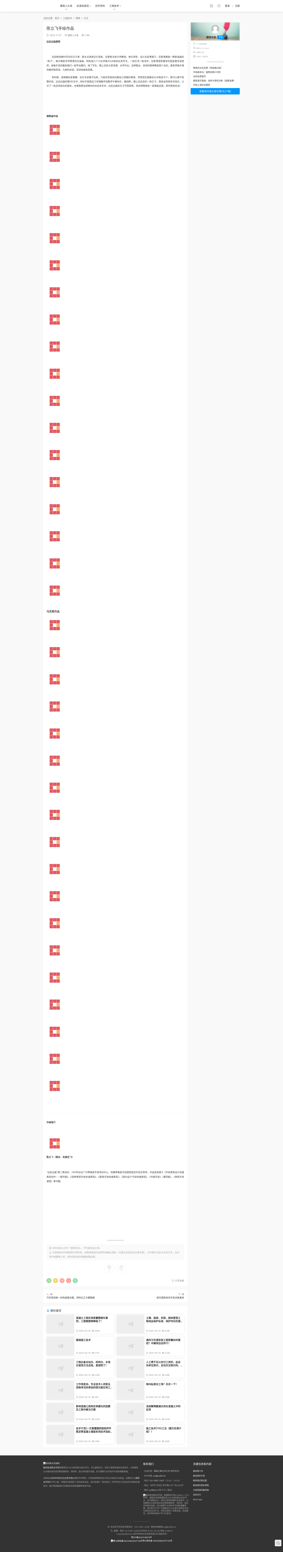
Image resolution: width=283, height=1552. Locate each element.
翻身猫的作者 (199, 1476)
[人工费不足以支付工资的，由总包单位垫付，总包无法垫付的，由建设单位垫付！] (130, 1368)
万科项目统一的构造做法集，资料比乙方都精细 (71, 1297)
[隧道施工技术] (60, 1346)
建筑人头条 (66, 5)
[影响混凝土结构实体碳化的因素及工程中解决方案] (60, 1412)
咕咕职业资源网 (48, 5)
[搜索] (219, 5)
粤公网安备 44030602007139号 (157, 1541)
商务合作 (197, 1495)
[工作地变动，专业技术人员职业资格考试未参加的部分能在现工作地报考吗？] (60, 1390)
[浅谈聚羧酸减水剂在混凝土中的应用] (130, 1412)
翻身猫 (86, 1256)
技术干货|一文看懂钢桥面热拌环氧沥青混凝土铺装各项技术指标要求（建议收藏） (93, 1430)
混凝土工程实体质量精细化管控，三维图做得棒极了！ (92, 1319)
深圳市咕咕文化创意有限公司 (64, 1478)
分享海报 (179, 1280)
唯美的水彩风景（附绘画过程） (208, 67)
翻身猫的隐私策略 (201, 1485)
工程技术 (114, 5)
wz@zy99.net (159, 1476)
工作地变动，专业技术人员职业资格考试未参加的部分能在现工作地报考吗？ (93, 1386)
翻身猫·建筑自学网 (51, 1467)
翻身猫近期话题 (200, 1480)
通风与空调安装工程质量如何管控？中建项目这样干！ (163, 1341)
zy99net (153, 1490)
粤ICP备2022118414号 (141, 1537)
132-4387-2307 (156, 1480)
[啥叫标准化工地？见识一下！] (130, 1390)
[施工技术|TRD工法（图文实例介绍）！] (130, 1434)
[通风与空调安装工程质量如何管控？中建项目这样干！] (130, 1346)
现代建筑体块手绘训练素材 (170, 1297)
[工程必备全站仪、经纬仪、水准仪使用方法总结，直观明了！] (60, 1368)
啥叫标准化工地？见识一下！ (162, 1384)
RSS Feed (197, 1499)
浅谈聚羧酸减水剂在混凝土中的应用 (163, 1408)
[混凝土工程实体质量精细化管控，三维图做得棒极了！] (60, 1324)
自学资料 (100, 5)
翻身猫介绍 (198, 1471)
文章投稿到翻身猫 (201, 1490)
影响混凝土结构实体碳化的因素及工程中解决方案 (93, 1408)
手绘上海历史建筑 (201, 84)
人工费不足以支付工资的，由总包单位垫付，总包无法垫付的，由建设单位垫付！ (163, 1363)
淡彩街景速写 (199, 76)
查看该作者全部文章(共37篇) (215, 91)
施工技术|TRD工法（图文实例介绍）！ (163, 1430)
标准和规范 (83, 5)
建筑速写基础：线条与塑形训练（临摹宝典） (214, 80)
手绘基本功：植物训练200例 (206, 72)
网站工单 (158, 1471)
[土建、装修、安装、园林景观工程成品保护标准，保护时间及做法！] (130, 1324)
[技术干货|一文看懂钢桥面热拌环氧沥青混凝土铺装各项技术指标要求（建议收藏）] (60, 1434)
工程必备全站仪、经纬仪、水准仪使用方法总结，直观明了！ (93, 1363)
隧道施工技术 (83, 1339)
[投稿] (211, 5)
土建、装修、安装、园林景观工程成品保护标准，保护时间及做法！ (163, 1319)
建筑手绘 (72, 1252)
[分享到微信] (49, 1280)
